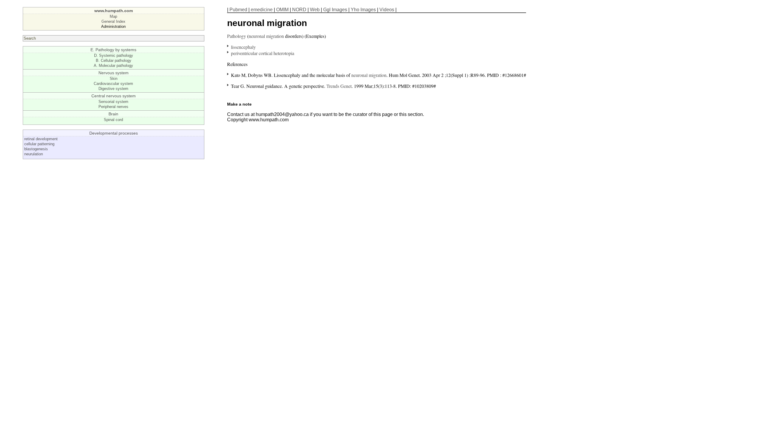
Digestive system (113, 88)
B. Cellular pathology (113, 60)
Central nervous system (113, 95)
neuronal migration (266, 36)
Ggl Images (335, 9)
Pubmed (238, 9)
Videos (386, 9)
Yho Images (363, 9)
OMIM (282, 9)
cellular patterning (39, 144)
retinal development (41, 139)
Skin (113, 78)
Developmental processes (113, 133)
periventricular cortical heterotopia (262, 53)
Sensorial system (113, 101)
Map (113, 16)
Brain (113, 114)
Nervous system (113, 72)
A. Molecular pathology (113, 65)
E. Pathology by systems (113, 49)
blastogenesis (36, 149)
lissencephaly (243, 47)
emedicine (262, 9)
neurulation (33, 154)
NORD (299, 9)
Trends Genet (339, 86)
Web (315, 9)
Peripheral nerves (113, 106)
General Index (113, 21)
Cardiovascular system (113, 83)
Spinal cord (113, 119)
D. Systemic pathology (113, 55)
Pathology (236, 36)
